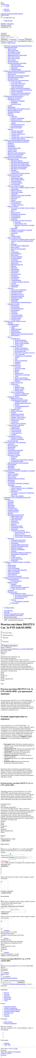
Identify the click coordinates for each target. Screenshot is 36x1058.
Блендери (14, 244)
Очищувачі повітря (17, 316)
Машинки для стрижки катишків (21, 195)
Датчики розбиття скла (18, 134)
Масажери (14, 228)
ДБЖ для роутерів (13, 50)
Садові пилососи (16, 431)
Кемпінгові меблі (16, 585)
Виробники (7, 999)
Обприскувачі (15, 428)
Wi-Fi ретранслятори (14, 53)
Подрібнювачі (15, 277)
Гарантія (6, 1016)
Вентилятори (15, 305)
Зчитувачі (14, 116)
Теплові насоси (15, 319)
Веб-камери (14, 543)
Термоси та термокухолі (22, 393)
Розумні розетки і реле (18, 124)
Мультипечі (14, 272)
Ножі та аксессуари (17, 382)
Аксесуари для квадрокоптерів (24, 595)
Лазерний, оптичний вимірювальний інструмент (23, 402)
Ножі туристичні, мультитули (20, 587)
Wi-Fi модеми (12, 60)
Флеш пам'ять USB (16, 559)
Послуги (3, 35)
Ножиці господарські (17, 419)
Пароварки (14, 275)
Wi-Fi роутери (12, 49)
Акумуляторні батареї (14, 148)
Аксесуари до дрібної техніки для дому (23, 187)
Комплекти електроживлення (16, 153)
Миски (17, 371)
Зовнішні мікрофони (14, 112)
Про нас (6, 9)
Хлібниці (17, 363)
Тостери (13, 283)
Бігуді (13, 211)
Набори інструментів (17, 414)
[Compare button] (3, 655)
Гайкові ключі (15, 409)
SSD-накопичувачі (16, 518)
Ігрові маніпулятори (14, 573)
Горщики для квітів (17, 437)
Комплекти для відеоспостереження (18, 75)
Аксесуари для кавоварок (18, 289)
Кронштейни (11, 447)
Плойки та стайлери (17, 231)
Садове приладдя (16, 433)
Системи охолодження (18, 530)
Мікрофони (11, 467)
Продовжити (4, 866)
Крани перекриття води (15, 110)
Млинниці (14, 267)
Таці (16, 359)
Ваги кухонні (15, 247)
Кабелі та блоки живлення (15, 154)
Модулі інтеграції (16, 127)
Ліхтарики (11, 590)
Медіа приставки (13, 445)
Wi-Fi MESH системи (14, 52)
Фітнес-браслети (13, 475)
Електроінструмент (13, 324)
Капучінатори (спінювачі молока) (21, 302)
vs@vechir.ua (4, 1029)
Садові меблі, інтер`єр (14, 436)
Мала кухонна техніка (14, 238)
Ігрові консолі (12, 565)
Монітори (11, 504)
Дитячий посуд (15, 338)
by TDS (15, 1048)
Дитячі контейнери (20, 340)
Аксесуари (11, 115)
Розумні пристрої (13, 441)
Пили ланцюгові (16, 430)
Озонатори (14, 313)
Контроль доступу (16, 119)
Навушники (11, 448)
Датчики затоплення (17, 131)
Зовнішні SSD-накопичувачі (19, 546)
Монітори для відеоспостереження (21, 90)
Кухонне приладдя (16, 346)
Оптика (13, 600)
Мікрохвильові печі (17, 264)
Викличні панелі (16, 104)
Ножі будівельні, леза (17, 415)
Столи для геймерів (13, 568)
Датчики (10, 129)
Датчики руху (15, 135)
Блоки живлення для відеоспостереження (17, 85)
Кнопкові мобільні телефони (16, 478)
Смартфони (11, 472)
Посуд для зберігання (17, 392)
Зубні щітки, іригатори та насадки (21, 220)
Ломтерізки (14, 260)
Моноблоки (11, 507)
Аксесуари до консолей (15, 576)
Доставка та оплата (10, 1006)
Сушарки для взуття (17, 204)
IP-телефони (11, 481)
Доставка (6, 930)
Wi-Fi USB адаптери (14, 57)
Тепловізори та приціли (22, 601)
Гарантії (6, 952)
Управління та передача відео (20, 94)
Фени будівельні (16, 332)
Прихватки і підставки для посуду (25, 352)
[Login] (2, 32)
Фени (13, 234)
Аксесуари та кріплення (15, 156)
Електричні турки (16, 293)
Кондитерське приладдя (22, 349)
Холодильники (15, 184)
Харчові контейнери (21, 395)
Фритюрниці (15, 285)
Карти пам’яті (12, 74)
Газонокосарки (15, 426)
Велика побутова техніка (15, 175)
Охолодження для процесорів (23, 537)
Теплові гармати (16, 318)
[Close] (1, 900)
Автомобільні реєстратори (15, 77)
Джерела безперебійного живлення (18, 142)
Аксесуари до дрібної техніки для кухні (23, 239)
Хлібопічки (14, 286)
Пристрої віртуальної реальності (17, 570)
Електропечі (15, 252)
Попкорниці (14, 278)
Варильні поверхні (16, 160)
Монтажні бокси (16, 64)
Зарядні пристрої (16, 486)
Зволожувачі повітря (17, 308)
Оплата (6, 938)
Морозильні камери (17, 178)
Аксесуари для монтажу (18, 83)
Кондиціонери (15, 310)
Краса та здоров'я (13, 206)
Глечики (17, 385)
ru (10, 27)
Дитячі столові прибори (22, 343)
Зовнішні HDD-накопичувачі (19, 544)
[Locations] (5, 6)
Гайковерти (14, 326)
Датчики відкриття (16, 132)
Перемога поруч (12, 592)
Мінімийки (14, 193)
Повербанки (11, 146)
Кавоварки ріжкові (16, 297)
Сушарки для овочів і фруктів (20, 282)
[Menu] (1, 6)
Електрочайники (16, 253)
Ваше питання (5, 911)
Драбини (10, 323)
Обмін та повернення (10, 1008)
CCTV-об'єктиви (16, 82)
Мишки (13, 555)
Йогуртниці (14, 255)
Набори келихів (19, 387)
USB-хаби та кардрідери (18, 540)
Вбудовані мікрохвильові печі (20, 162)
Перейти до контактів (7, 23)
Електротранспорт (13, 579)
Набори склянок (19, 389)
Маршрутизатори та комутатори (17, 55)
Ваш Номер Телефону (8, 857)
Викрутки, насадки (17, 398)
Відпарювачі (15, 189)
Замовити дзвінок (6, 25)
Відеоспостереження (10, 1023)
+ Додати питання (6, 892)
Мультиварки (15, 271)
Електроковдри (15, 217)
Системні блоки (12, 508)
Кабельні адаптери (16, 548)
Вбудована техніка (13, 159)
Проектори (14, 456)
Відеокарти (14, 521)
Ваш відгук (4, 861)
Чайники (17, 381)
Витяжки (14, 170)
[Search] (3, 6)
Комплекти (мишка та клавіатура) (21, 552)
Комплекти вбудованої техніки (20, 173)
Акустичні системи (13, 453)
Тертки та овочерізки (21, 360)
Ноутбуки (10, 500)
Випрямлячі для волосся (18, 214)
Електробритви (15, 215)
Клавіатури (14, 560)
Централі (10, 113)
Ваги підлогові (15, 212)
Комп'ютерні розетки (17, 66)
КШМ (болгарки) (16, 329)
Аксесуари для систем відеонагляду (18, 80)
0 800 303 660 (8, 20)
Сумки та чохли (16, 557)
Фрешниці (18, 362)
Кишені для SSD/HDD (18, 549)
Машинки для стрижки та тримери (21, 230)
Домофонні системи (14, 99)
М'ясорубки (14, 263)
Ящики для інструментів (18, 423)
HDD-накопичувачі (17, 516)
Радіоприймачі (12, 464)
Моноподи (14, 491)
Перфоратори (15, 330)
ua (7, 27)
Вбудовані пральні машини (19, 167)
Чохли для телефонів (17, 496)
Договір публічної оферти (12, 1011)
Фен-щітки (14, 233)
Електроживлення (16, 126)
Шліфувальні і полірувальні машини (22, 334)
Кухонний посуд (16, 365)
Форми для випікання (21, 378)
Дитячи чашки (19, 345)
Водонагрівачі (15, 307)
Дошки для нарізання (21, 348)
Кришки (17, 370)
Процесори (14, 529)
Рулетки (17, 404)
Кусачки (13, 412)
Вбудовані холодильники (18, 168)
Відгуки (6, 992)
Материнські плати (17, 526)
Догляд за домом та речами (16, 186)
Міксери (13, 266)
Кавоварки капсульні (17, 294)
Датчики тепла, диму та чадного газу (22, 137)
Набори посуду (19, 373)
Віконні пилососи (16, 190)
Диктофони (11, 466)
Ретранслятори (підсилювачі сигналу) (19, 108)
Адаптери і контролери (18, 541)
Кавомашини (15, 299)
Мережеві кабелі (16, 69)
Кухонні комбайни (16, 256)
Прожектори (11, 107)
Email (2, 906)
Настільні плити (16, 274)
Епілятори (14, 219)
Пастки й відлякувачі (17, 439)
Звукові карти (15, 522)
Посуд (9, 337)
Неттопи (10, 513)
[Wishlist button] (1, 655)
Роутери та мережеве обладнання (14, 614)
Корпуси (13, 524)
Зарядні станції (12, 151)
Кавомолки (14, 300)
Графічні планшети (13, 510)
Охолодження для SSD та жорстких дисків (22, 532)
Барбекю (13, 584)
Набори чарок (19, 390)
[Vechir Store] (5, 4)
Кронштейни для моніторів (19, 554)
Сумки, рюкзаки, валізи (18, 589)
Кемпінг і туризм (13, 582)
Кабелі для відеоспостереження (20, 88)
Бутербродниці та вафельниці (20, 245)
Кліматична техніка (13, 304)
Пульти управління (17, 91)
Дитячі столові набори (21, 341)
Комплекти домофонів (18, 101)
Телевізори (11, 444)
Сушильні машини (16, 182)
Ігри (9, 563)
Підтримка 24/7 (8, 1012)
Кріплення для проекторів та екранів (22, 459)
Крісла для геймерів (14, 571)
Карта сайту (7, 997)
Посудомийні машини (17, 179)
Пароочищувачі (15, 197)
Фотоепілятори (15, 236)
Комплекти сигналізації (15, 97)
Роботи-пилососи (16, 201)
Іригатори (18, 222)
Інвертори (11, 143)
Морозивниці (15, 269)
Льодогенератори (16, 261)
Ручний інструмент (13, 396)
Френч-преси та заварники (23, 379)
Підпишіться (21, 982)
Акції (7, 35)
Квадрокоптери (19, 598)
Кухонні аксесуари (20, 351)
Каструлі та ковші (20, 368)
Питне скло (14, 384)
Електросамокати (16, 581)
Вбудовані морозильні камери (20, 164)
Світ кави (10, 288)
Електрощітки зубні (20, 223)
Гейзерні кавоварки (17, 291)
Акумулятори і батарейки (15, 450)
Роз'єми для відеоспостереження (20, 93)
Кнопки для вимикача (17, 118)
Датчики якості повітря (18, 138)
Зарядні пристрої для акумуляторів (18, 463)
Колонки (13, 551)
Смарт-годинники (13, 474)
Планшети (11, 502)
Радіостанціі (14, 603)
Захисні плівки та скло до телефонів (22, 488)
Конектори (14, 68)
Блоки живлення (16, 519)
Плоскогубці (15, 420)
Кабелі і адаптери (16, 489)
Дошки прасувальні (17, 192)
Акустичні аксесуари (14, 469)
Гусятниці (18, 367)
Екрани (13, 458)
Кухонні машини (16, 258)
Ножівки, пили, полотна (18, 417)
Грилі (12, 250)
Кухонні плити (15, 176)
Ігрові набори (12, 566)
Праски (13, 200)
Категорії (7, 612)
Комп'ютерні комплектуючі (16, 515)
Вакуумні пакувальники (18, 249)
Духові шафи (15, 171)
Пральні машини (16, 181)
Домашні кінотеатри (14, 452)
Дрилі (13, 327)
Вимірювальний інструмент (19, 400)
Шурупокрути (15, 335)
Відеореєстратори (13, 79)
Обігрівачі (14, 312)
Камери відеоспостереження (16, 72)
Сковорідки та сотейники (22, 374)
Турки (16, 376)
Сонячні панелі (12, 149)
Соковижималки (16, 280)
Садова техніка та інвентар (16, 425)
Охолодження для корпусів (23, 535)
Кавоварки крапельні (17, 296)
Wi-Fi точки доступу (14, 58)
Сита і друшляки (20, 354)
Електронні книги (13, 511)
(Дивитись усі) (15, 657)
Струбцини (14, 422)
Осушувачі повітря (16, 315)
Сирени (10, 105)
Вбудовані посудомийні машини (20, 165)
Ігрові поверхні (12, 574)
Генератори (11, 145)
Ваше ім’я (4, 855)
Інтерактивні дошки (17, 461)
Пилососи (14, 198)
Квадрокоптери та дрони (18, 593)
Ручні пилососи (16, 203)
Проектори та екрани (14, 455)
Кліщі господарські (17, 411)
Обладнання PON (13, 61)
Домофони (14, 102)
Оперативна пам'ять (17, 527)
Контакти (7, 10)
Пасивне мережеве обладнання (17, 63)
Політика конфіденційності (18, 984)
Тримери (13, 434)
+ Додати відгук (5, 840)
